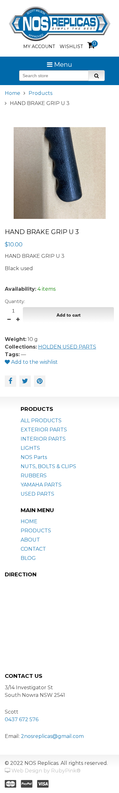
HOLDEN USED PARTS (67, 347)
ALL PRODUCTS (41, 421)
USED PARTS (37, 494)
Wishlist (71, 46)
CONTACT (33, 549)
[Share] (10, 381)
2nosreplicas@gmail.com (52, 736)
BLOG (28, 558)
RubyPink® (66, 771)
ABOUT (30, 540)
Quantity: (15, 301)
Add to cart (68, 315)
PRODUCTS (36, 531)
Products (40, 93)
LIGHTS (30, 448)
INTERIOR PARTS (43, 439)
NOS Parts (34, 457)
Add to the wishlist (34, 362)
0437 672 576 (21, 719)
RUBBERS (34, 476)
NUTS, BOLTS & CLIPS (48, 466)
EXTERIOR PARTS (44, 430)
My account (39, 46)
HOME (29, 521)
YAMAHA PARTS (41, 485)
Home (12, 93)
